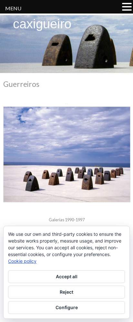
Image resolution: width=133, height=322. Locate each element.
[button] (127, 6)
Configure (67, 307)
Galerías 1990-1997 (67, 219)
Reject (66, 292)
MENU (13, 8)
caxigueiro (42, 24)
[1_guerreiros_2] (66, 154)
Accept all (66, 276)
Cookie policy (22, 261)
